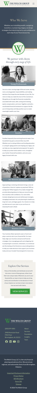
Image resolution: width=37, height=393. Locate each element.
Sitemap (18, 384)
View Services (20, 291)
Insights (27, 337)
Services (27, 331)
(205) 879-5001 (10, 329)
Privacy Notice (18, 376)
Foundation (28, 334)
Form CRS (18, 381)
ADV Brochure (18, 379)
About (26, 329)
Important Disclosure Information (18, 373)
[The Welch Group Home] (16, 3)
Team (26, 340)
